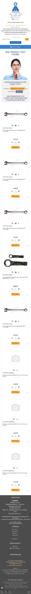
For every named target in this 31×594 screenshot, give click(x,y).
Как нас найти (16, 17)
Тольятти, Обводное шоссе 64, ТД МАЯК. (15, 570)
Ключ (18, 37)
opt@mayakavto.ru (15, 27)
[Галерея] (15, 125)
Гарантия (15, 535)
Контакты (16, 19)
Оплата (15, 533)
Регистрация (16, 548)
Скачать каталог (15, 42)
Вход (15, 546)
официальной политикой (15, 584)
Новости (15, 539)
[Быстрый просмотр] (12, 125)
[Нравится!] (27, 148)
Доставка (15, 531)
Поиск (19, 91)
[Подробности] (18, 125)
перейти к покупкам (18, 88)
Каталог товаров (16, 47)
